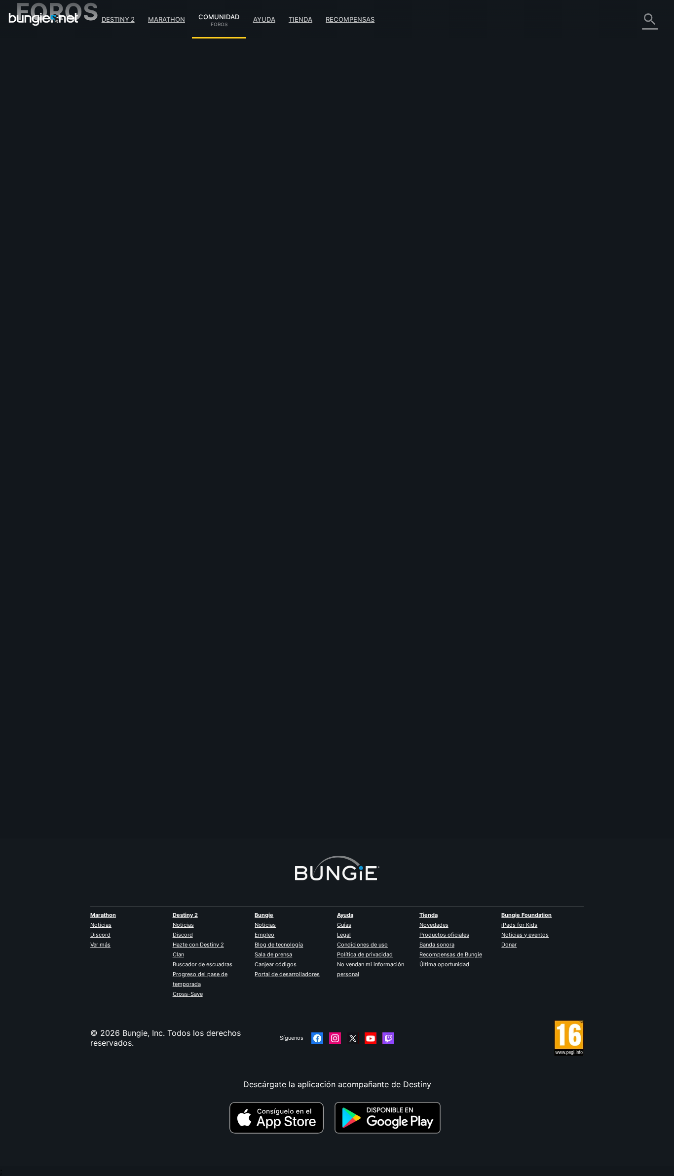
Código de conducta (55, 294)
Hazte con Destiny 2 (198, 944)
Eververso (41, 133)
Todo (32, 44)
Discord (100, 934)
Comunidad (218, 15)
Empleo (264, 934)
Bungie (264, 914)
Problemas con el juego (67, 143)
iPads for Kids (519, 924)
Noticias (101, 924)
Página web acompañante (71, 163)
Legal (344, 934)
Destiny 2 (118, 19)
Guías (344, 924)
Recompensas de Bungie (450, 954)
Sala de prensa (273, 954)
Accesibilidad (48, 153)
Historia (37, 84)
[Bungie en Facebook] (317, 1038)
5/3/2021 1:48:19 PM (264, 287)
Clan (178, 954)
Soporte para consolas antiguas (82, 222)
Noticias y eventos (525, 934)
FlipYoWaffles (205, 794)
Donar (509, 944)
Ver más (100, 944)
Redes (34, 123)
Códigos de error (55, 113)
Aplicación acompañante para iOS (86, 173)
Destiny (43, 19)
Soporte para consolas (65, 212)
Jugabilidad (44, 94)
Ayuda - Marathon (56, 271)
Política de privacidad (365, 954)
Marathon (166, 19)
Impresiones (45, 64)
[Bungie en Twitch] (388, 1038)
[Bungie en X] (353, 1038)
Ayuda (264, 19)
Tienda (300, 19)
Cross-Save (188, 993)
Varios (34, 261)
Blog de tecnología (279, 944)
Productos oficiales (444, 934)
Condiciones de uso (362, 944)
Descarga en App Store (280, 1118)
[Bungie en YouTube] (370, 1038)
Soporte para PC (54, 202)
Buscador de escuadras (202, 964)
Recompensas (350, 19)
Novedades (434, 924)
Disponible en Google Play (390, 1118)
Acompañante (49, 232)
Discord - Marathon (59, 281)
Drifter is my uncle (215, 217)
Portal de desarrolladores (287, 974)
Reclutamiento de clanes (68, 242)
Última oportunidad (444, 964)
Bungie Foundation (526, 914)
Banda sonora (436, 944)
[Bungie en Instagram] (335, 1038)
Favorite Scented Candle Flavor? (348, 75)
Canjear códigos (276, 964)
